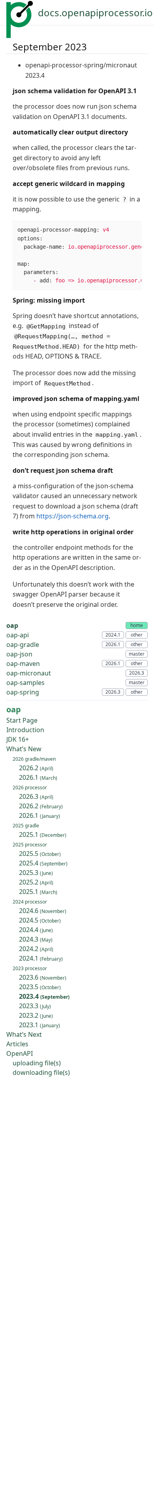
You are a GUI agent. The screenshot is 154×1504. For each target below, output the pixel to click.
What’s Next (24, 1034)
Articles (17, 1044)
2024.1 (41, 958)
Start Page (22, 720)
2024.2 (36, 948)
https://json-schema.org (72, 516)
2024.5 (40, 920)
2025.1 (42, 834)
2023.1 (39, 1025)
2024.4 (36, 929)
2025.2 (36, 882)
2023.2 (36, 1015)
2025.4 (43, 863)
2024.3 (36, 939)
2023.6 (42, 977)
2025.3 (36, 872)
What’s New (23, 748)
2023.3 (35, 1005)
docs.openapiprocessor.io (95, 12)
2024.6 (42, 910)
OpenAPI (19, 1053)
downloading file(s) (41, 1072)
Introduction (25, 729)
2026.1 (38, 777)
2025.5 (40, 853)
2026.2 (36, 768)
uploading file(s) (37, 1063)
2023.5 (40, 986)
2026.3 (36, 796)
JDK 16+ (17, 739)
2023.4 (44, 996)
